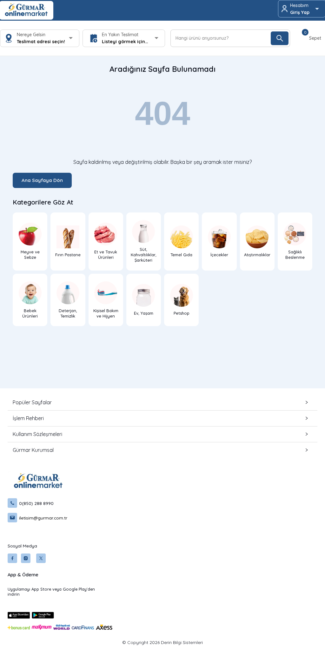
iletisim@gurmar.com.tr (43, 517)
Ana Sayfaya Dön (42, 180)
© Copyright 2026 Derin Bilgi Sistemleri (162, 642)
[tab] (162, 402)
